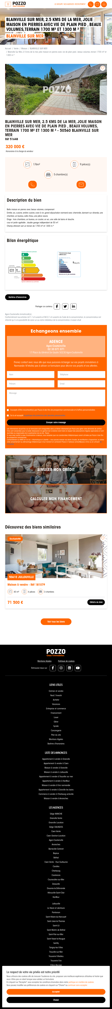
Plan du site (56, 735)
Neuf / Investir (56, 695)
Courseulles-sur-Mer (56, 879)
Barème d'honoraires (17, 297)
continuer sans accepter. (78, 985)
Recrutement (80, 4)
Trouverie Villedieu (56, 956)
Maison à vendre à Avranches (56, 798)
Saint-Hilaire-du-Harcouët (56, 916)
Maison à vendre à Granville (56, 767)
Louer (56, 717)
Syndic (56, 726)
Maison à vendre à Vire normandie (56, 785)
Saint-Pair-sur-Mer (56, 934)
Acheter (56, 699)
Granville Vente (56, 818)
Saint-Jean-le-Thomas (56, 921)
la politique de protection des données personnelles (44, 415)
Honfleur (56, 897)
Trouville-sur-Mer (56, 952)
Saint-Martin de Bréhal (56, 930)
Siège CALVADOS (56, 827)
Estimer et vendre (56, 691)
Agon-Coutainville (56, 840)
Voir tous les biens (56, 621)
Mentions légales (44, 661)
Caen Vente (56, 831)
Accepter (56, 991)
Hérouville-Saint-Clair (56, 892)
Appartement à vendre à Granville (56, 759)
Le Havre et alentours (56, 908)
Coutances (56, 875)
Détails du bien (96, 602)
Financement (56, 713)
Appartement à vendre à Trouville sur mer (56, 776)
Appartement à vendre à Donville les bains (56, 789)
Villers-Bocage (56, 965)
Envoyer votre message (56, 422)
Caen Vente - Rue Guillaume (56, 862)
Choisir (56, 1000)
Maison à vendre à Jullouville (56, 772)
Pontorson (56, 912)
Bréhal (56, 857)
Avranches (56, 844)
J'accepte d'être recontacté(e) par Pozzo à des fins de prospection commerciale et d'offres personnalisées (52, 410)
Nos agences (69, 4)
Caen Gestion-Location (56, 835)
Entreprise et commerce (56, 708)
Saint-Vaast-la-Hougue (56, 938)
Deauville (56, 884)
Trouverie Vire (56, 960)
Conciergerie (56, 730)
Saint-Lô (56, 925)
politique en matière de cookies (81, 982)
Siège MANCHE (56, 813)
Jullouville (56, 903)
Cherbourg (56, 870)
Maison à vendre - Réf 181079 (26, 584)
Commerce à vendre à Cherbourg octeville (56, 794)
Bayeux (56, 853)
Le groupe (59, 4)
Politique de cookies (66, 661)
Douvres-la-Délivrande (56, 888)
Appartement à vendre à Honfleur (56, 781)
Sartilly (56, 943)
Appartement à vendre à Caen (56, 763)
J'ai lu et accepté (37, 415)
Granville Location (56, 822)
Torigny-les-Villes (56, 947)
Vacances (56, 704)
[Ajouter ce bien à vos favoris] (102, 68)
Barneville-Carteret (56, 849)
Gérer (56, 721)
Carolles (56, 866)
